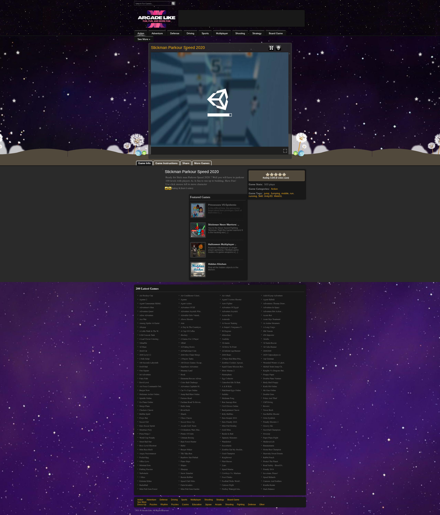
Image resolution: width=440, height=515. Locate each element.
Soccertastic (227, 445)
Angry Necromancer (147, 453)
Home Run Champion (272, 449)
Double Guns (268, 394)
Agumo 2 (143, 299)
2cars (224, 465)
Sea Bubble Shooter (271, 414)
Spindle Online (145, 398)
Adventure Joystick (230, 311)
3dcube (266, 338)
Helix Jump (185, 406)
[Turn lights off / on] (278, 48)
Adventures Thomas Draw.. (274, 303)
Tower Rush (268, 410)
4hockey (184, 335)
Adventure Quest (146, 311)
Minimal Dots (145, 465)
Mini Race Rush (146, 449)
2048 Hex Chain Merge (190, 354)
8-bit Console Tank (147, 335)
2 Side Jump (144, 358)
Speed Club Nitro (188, 481)
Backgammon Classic (230, 410)
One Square (144, 370)
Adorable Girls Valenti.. (190, 315)
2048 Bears (226, 354)
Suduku (225, 394)
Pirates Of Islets (187, 433)
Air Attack (226, 295)
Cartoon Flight (228, 485)
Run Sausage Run (229, 402)
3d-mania (225, 342)
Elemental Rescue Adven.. (191, 378)
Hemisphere (227, 374)
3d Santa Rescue (270, 342)
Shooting (240, 33)
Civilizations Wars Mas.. (191, 429)
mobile (285, 193)
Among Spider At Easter (149, 323)
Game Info (144, 163)
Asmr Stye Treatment (271, 319)
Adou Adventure (146, 315)
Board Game (276, 33)
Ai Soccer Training (229, 323)
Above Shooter (187, 319)
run (292, 193)
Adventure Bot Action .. (273, 311)
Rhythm (164, 504)
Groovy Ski (268, 425)
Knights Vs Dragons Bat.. (273, 370)
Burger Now (144, 390)
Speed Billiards (269, 477)
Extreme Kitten (145, 481)
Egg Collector (227, 378)
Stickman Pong (228, 398)
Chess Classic (186, 417)
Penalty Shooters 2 (270, 421)
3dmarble (143, 342)
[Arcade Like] (156, 19)
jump (266, 193)
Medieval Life (268, 441)
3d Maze (142, 346)
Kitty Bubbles (227, 414)
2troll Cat (143, 350)
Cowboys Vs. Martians (231, 473)
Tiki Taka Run (186, 453)
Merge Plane (144, 406)
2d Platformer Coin (188, 350)
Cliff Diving (268, 402)
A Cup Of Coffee (188, 331)
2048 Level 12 (145, 354)
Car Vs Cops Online (189, 390)
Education (197, 504)
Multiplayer (222, 33)
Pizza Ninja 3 (144, 433)
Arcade (218, 504)
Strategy (256, 33)
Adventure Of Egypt (230, 307)
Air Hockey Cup (146, 295)
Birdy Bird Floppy (270, 382)
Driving (190, 33)
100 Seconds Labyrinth (148, 362)
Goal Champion (228, 453)
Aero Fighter (227, 303)
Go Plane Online (146, 402)
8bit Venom (268, 331)
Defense (174, 33)
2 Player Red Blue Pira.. (231, 358)
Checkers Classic (146, 410)
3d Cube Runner (270, 346)
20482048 (267, 350)
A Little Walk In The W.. (149, 331)
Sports (205, 33)
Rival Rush (185, 410)
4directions (226, 335)
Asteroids (226, 319)
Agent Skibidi (268, 299)
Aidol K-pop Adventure (273, 295)
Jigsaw (208, 504)
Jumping (275, 193)
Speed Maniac (227, 469)
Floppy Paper (268, 374)
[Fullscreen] (271, 48)
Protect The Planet (270, 461)
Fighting (241, 504)
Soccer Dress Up (188, 421)
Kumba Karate (269, 485)
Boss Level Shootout (147, 445)
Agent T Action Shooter (231, 299)
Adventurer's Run (146, 307)
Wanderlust (226, 441)
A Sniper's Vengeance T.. (232, 327)
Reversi (266, 406)
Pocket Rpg (144, 457)
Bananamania (268, 445)
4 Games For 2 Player (190, 338)
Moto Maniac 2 (228, 370)
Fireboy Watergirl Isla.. (231, 489)
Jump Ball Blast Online (190, 394)
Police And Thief (270, 398)
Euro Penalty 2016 (229, 421)
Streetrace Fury (145, 429)
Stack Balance (268, 489)
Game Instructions (166, 163)
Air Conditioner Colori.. (190, 295)
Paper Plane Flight (270, 437)
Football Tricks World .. (231, 481)
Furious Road (186, 398)
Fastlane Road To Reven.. (191, 402)
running (253, 196)
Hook (183, 374)
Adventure (157, 33)
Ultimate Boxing (187, 437)
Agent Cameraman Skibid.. (150, 303)
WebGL (278, 196)
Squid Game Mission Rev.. (233, 366)
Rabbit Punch (268, 457)
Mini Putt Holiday (229, 425)
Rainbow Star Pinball (189, 457)
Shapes (183, 465)
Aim (182, 323)
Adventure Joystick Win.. (191, 311)
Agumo (184, 299)
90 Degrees (226, 331)
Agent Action (186, 303)
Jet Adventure (145, 374)
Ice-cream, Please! (270, 473)
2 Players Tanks (187, 358)
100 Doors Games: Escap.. (191, 362)
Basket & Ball (227, 433)
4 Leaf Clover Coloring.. (149, 338)
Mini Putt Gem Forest (148, 489)
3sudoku (225, 338)
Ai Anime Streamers (271, 323)
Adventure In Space (271, 307)
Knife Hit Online (270, 386)
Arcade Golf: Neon (188, 425)
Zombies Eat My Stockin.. (232, 449)
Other (262, 504)
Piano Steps (185, 461)
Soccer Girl (144, 421)
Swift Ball (143, 366)
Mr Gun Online (269, 390)
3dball (183, 342)
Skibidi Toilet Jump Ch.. (273, 366)
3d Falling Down (188, 346)
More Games (202, 163)
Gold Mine (226, 429)
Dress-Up (141, 504)
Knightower (227, 457)
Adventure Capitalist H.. (190, 386)
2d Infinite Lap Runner (231, 350)
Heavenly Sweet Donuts (273, 453)
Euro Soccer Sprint (147, 425)
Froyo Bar (143, 417)
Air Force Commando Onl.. (150, 386)
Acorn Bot (267, 315)
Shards (183, 414)
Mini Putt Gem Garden (190, 489)
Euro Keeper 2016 (229, 417)
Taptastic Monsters (229, 437)
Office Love (144, 461)
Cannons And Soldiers (272, 481)
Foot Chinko (227, 477)
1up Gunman (268, 358)
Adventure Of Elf (188, 307)
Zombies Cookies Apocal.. (233, 362)
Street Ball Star (145, 441)
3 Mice (142, 477)
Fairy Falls (143, 378)
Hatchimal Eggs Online (231, 390)
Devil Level (144, 382)
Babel (183, 445)
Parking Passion (146, 469)
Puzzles (153, 504)
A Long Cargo (269, 327)
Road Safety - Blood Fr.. (273, 465)
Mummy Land (186, 370)
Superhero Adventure (189, 366)
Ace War (142, 319)
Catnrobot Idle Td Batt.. (231, 382)
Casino (185, 504)
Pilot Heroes (227, 461)
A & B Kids (227, 386)
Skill (260, 196)
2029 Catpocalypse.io (272, 354)
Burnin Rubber (187, 477)
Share (185, 163)
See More (141, 502)
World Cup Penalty (147, 437)
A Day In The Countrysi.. (191, 327)
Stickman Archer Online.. (149, 394)
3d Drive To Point (229, 346)
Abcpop (142, 327)
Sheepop (184, 469)
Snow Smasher (187, 473)
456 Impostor (268, 335)
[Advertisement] (241, 28)
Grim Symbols (269, 417)
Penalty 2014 (268, 469)
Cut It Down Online (230, 406)
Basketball (143, 485)
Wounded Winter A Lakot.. (274, 362)
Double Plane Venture (272, 378)
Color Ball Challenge (189, 382)
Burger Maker (186, 449)
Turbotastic (143, 473)
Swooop (266, 433)
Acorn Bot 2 (227, 315)
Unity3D (268, 196)
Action (141, 33)
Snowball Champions (272, 429)
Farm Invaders (186, 485)
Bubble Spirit (144, 414)
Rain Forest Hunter (188, 441)
